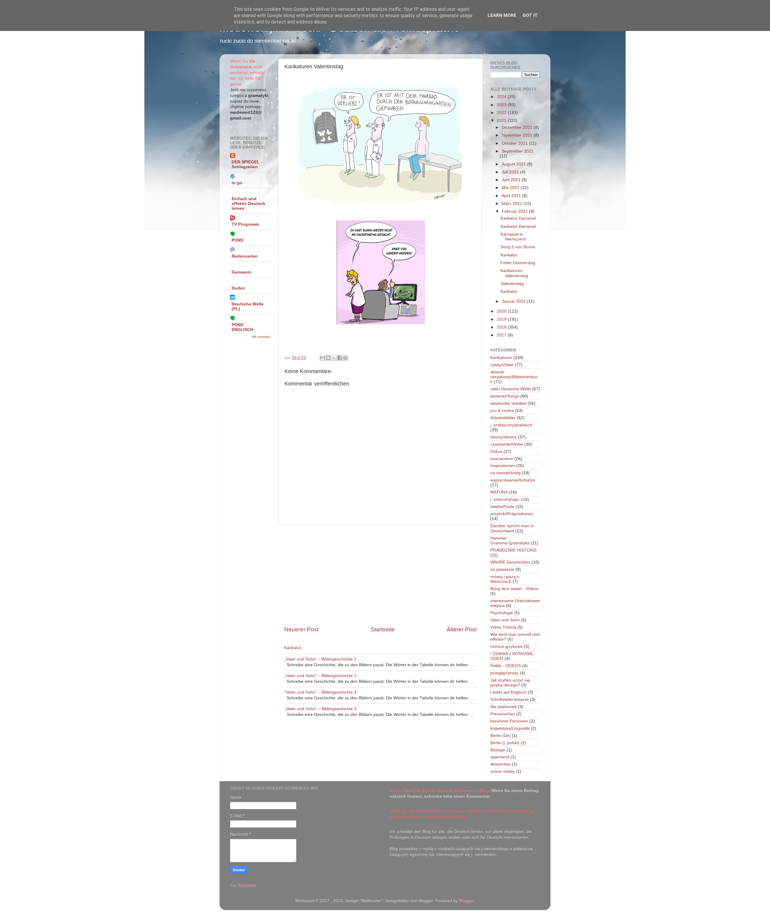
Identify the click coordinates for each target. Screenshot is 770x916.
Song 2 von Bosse (517, 247)
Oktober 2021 (515, 143)
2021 (502, 120)
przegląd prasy (504, 673)
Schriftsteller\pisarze (509, 699)
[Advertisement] (380, 575)
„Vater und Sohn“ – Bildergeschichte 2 (320, 659)
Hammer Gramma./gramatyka (510, 540)
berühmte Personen (509, 721)
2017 (502, 335)
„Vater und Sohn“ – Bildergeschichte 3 (320, 709)
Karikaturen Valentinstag (514, 273)
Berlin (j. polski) (504, 743)
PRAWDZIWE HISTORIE (513, 550)
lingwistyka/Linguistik (510, 728)
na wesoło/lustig (505, 473)
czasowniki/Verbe (506, 444)
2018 (502, 327)
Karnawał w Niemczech (513, 236)
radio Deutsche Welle (510, 389)
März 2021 (512, 203)
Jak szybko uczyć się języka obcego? (510, 682)
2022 (502, 112)
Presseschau (502, 714)
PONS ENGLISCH (242, 327)
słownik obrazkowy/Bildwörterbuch (514, 377)
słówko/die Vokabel (508, 403)
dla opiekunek (503, 706)
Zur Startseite (243, 885)
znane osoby (502, 771)
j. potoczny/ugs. (505, 499)
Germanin (241, 272)
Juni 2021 (512, 180)
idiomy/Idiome (503, 437)
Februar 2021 (515, 211)
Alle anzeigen (261, 336)
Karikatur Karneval (518, 218)
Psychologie (501, 613)
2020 (502, 311)
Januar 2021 (514, 301)
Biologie (497, 750)
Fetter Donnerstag (517, 263)
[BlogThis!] (328, 358)
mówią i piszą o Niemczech (504, 579)
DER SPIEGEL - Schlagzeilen (247, 164)
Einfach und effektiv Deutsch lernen (248, 204)
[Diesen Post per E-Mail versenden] (322, 358)
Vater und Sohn (505, 620)
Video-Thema (503, 627)
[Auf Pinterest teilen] (345, 358)
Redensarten (245, 256)
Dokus (496, 451)
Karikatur (292, 647)
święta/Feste (502, 506)
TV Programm (245, 224)
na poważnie (502, 569)
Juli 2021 (511, 172)
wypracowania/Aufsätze (512, 480)
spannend (499, 757)
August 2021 (514, 164)
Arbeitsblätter (503, 418)
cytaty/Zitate (501, 365)
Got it (530, 15)
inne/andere (501, 458)
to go (237, 183)
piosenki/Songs (504, 396)
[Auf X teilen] (334, 358)
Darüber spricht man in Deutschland (512, 528)
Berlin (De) (500, 735)
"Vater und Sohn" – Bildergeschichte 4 (320, 692)
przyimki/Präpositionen (511, 514)
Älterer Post (462, 629)
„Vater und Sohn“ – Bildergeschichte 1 (320, 675)
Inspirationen (502, 465)
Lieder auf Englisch (508, 692)
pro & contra (502, 410)
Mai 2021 (511, 187)
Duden (238, 288)
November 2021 (518, 135)
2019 (502, 319)
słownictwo (500, 764)
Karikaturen (501, 357)
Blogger (466, 901)
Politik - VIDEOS (505, 666)
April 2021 (512, 195)
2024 (502, 96)
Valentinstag (512, 283)
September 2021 (518, 151)
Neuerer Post (301, 629)
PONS (237, 240)
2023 (502, 105)
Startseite (383, 629)
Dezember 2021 (518, 127)
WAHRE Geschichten (510, 562)
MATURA (499, 492)
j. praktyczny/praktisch (511, 425)
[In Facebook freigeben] (340, 358)
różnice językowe (506, 646)
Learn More (502, 15)
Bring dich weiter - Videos (514, 588)
